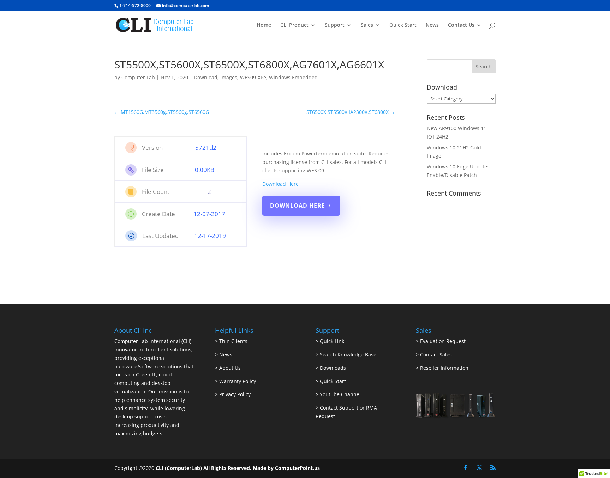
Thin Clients (233, 341)
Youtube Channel (340, 394)
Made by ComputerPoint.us (286, 468)
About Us (230, 367)
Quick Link (332, 341)
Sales (367, 25)
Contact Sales (436, 354)
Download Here (280, 183)
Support (335, 25)
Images (228, 77)
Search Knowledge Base (347, 354)
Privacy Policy (235, 394)
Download (205, 77)
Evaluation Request (443, 341)
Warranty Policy (237, 381)
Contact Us (461, 25)
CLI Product (294, 25)
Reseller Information (444, 367)
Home (264, 25)
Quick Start (403, 25)
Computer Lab (138, 77)
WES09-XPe (253, 77)
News (432, 25)
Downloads (333, 367)
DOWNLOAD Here (297, 205)
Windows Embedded (293, 77)
